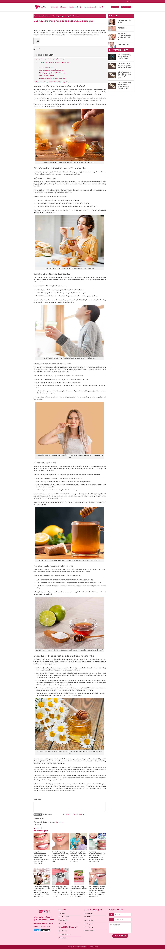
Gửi (35, 818)
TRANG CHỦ (54, 7)
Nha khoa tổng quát (90, 7)
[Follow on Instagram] (127, 1)
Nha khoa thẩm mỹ (75, 7)
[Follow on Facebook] (125, 1)
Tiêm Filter (63, 7)
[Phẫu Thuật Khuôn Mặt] (41, 7)
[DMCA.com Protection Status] (42, 930)
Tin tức (101, 7)
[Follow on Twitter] (129, 1)
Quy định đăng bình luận (77, 814)
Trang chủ (37, 16)
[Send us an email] (130, 1)
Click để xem (59, 822)
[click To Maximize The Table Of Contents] (37, 41)
